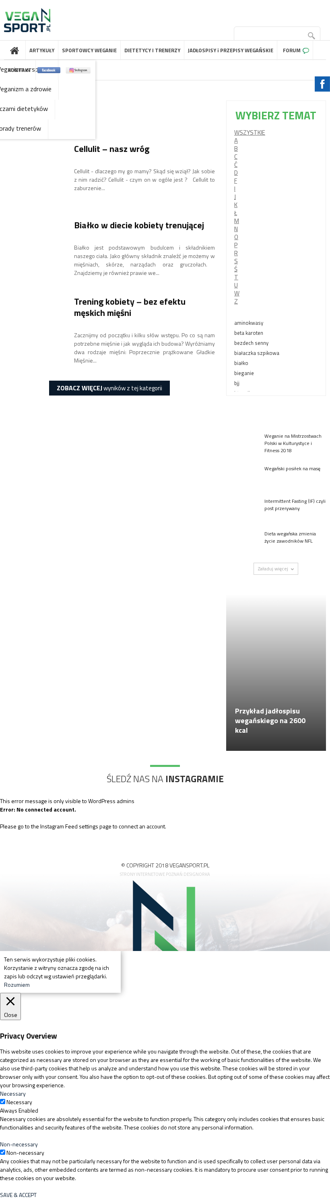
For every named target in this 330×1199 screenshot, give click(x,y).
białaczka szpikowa (256, 353)
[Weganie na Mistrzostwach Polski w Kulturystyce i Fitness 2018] (242, 443)
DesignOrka (197, 874)
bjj (236, 383)
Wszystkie (249, 132)
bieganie (244, 373)
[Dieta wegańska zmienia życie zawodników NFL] (242, 541)
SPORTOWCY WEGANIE (89, 50)
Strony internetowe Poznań (151, 874)
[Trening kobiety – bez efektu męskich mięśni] (34, 326)
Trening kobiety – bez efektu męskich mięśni (130, 307)
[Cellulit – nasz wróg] (34, 173)
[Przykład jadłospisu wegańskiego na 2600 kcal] (276, 685)
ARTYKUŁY (41, 50)
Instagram (78, 70)
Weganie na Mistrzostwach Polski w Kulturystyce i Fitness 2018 (293, 443)
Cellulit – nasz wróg (111, 149)
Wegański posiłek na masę (292, 468)
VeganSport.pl (15, 50)
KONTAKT (20, 70)
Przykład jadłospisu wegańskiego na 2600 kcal (270, 720)
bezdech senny (251, 343)
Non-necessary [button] (19, 1144)
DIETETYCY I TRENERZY (152, 50)
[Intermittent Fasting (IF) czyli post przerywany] (242, 509)
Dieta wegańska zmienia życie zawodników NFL (290, 537)
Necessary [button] (13, 1093)
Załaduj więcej (273, 568)
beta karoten (248, 333)
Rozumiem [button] (17, 984)
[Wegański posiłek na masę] (242, 476)
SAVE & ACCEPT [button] (18, 1195)
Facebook (48, 70)
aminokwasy (248, 323)
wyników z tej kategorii (109, 388)
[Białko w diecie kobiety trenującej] (34, 249)
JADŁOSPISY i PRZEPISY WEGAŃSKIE (230, 50)
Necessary (19, 1102)
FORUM (292, 50)
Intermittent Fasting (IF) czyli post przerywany (295, 504)
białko (241, 363)
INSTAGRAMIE (194, 779)
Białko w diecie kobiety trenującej (139, 225)
